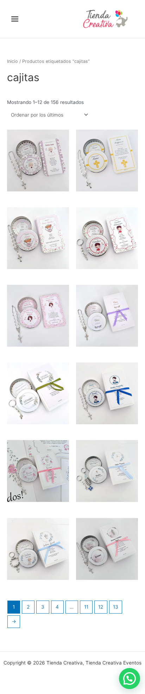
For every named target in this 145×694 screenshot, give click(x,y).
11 (86, 607)
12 (100, 607)
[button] (129, 678)
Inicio (12, 61)
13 (115, 607)
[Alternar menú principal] (14, 18)
